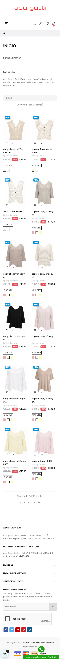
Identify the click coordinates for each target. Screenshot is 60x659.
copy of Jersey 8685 (42, 461)
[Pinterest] (23, 629)
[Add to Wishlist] (24, 119)
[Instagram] (29, 629)
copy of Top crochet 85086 (42, 151)
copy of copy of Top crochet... (13, 151)
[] (7, 142)
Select (30, 98)
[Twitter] (11, 629)
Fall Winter (9, 72)
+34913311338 (22, 556)
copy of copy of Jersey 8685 (14, 462)
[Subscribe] (53, 607)
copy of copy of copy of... (42, 213)
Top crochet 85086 (12, 212)
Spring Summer (12, 58)
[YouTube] (17, 629)
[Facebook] (6, 629)
